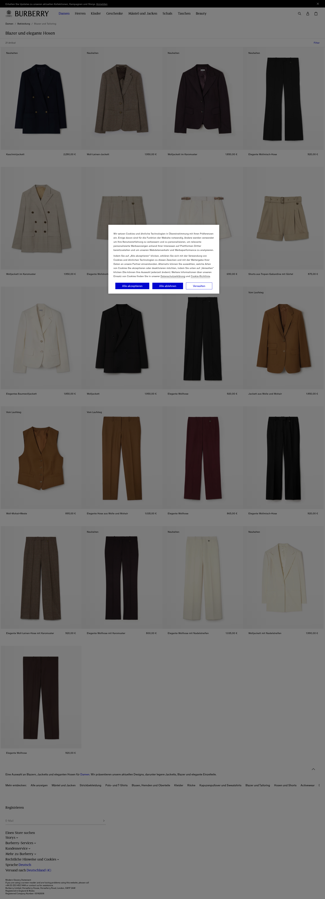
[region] (163, 259)
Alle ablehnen (167, 286)
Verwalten (199, 286)
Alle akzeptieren (132, 286)
